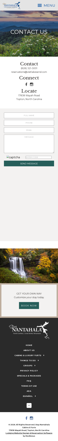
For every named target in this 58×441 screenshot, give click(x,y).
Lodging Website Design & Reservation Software (29, 433)
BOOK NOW (29, 305)
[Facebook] (26, 418)
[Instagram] (31, 418)
